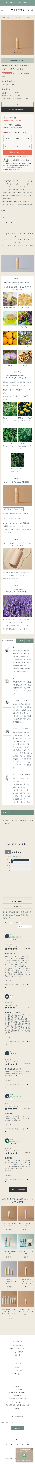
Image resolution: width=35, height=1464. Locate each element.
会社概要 (17, 1408)
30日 (7, 138)
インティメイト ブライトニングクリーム (9, 1225)
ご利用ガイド (17, 1386)
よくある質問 (17, 1389)
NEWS (17, 1368)
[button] (14, 52)
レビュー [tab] (6, 923)
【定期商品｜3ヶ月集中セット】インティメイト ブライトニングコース (9, 1312)
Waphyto (10, 1458)
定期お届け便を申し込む (17, 152)
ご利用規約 (17, 1396)
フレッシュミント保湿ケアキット (9, 1252)
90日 (27, 138)
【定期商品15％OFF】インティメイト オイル (26, 1310)
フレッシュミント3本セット (25, 1252)
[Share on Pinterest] (11, 222)
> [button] (18, 1189)
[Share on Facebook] (2, 222)
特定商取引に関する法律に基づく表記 (17, 1405)
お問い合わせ (17, 1374)
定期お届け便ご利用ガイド (17, 1399)
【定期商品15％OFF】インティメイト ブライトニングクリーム (26, 1281)
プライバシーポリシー (17, 1402)
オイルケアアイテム (12, 17)
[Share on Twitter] (7, 222)
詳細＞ (27, 98)
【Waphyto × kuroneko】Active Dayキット (9, 1281)
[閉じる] (32, 1449)
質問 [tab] (17, 923)
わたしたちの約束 (17, 1352)
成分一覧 (17, 1355)
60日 (17, 138)
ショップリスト (17, 1371)
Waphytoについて (17, 1346)
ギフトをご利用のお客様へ (17, 1393)
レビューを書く (18, 901)
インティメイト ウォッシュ (26, 1225)
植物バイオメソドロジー (17, 1349)
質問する (18, 906)
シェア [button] (9, 981)
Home (3, 17)
